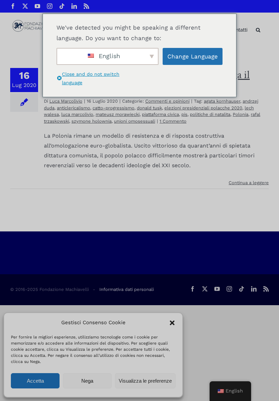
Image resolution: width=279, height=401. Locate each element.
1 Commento (173, 121)
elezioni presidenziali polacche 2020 (203, 107)
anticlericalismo (73, 107)
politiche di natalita (210, 114)
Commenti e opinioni (167, 101)
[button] (172, 322)
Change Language (192, 56)
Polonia (240, 114)
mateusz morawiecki (118, 114)
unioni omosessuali (134, 121)
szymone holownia (91, 121)
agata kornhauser (222, 101)
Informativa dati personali (126, 289)
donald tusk (149, 107)
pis (184, 114)
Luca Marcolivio (65, 101)
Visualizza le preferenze (145, 381)
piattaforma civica (160, 114)
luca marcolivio (77, 114)
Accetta (35, 381)
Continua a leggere (249, 182)
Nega (87, 381)
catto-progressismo (113, 107)
